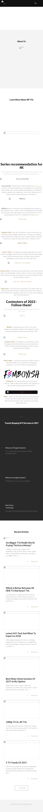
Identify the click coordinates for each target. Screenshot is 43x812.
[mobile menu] (40, 3)
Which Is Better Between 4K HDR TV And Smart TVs (20, 589)
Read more (34, 561)
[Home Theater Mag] (4, 3)
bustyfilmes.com (34, 215)
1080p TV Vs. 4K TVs (16, 722)
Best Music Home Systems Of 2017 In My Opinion (20, 680)
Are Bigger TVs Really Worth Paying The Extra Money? (20, 544)
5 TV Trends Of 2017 (16, 762)
